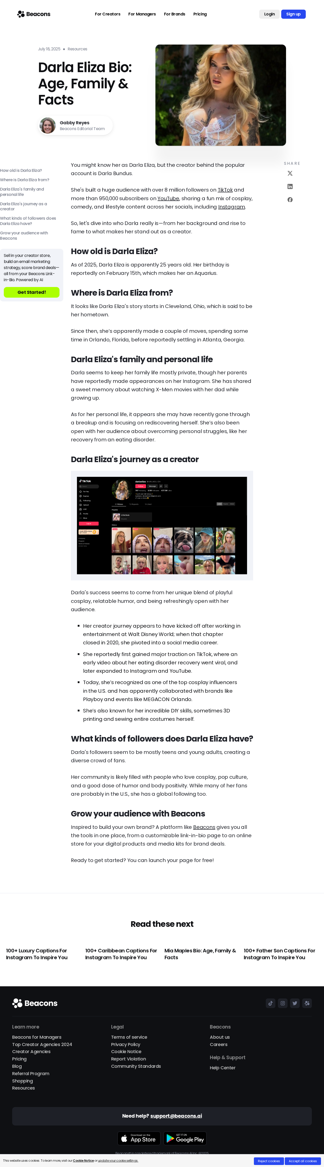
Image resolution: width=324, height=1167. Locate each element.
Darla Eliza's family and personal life (22, 192)
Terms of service (129, 1037)
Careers (218, 1044)
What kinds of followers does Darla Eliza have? (28, 221)
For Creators (107, 14)
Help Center (222, 1068)
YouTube (168, 198)
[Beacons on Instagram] (281, 1003)
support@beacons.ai (176, 1116)
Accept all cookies (303, 1161)
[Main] (34, 14)
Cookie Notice (126, 1051)
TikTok (225, 189)
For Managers (142, 14)
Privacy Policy (125, 1044)
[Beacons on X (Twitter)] (294, 1003)
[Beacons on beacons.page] (306, 1003)
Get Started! (31, 292)
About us (220, 1037)
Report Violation (128, 1059)
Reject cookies (269, 1161)
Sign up (293, 14)
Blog (17, 1066)
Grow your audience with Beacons (24, 235)
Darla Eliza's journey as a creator (23, 206)
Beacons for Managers (36, 1037)
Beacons (204, 827)
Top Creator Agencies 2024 (42, 1044)
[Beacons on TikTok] (269, 1003)
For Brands (174, 14)
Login (269, 14)
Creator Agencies (31, 1051)
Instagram (231, 206)
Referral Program (30, 1073)
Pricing (200, 14)
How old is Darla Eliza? (21, 170)
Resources (23, 1088)
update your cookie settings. (118, 1160)
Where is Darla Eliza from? (24, 180)
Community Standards (136, 1066)
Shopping (22, 1081)
